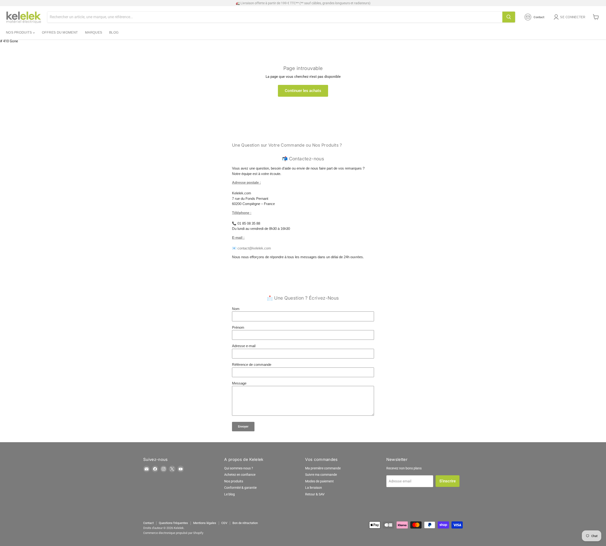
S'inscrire (447, 481)
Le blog (229, 494)
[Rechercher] (508, 17)
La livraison (313, 487)
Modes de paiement (319, 481)
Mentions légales (204, 523)
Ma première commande (323, 468)
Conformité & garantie (240, 487)
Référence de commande (251, 365)
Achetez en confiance (239, 474)
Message (239, 383)
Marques (93, 32)
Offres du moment (60, 32)
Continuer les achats (303, 90)
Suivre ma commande (321, 474)
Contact (148, 523)
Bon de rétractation (245, 523)
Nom (236, 309)
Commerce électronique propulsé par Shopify (173, 533)
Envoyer (243, 426)
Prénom (238, 327)
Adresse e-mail (243, 346)
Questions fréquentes (173, 523)
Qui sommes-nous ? (238, 468)
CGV (224, 523)
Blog (114, 32)
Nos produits (19, 32)
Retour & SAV (315, 494)
